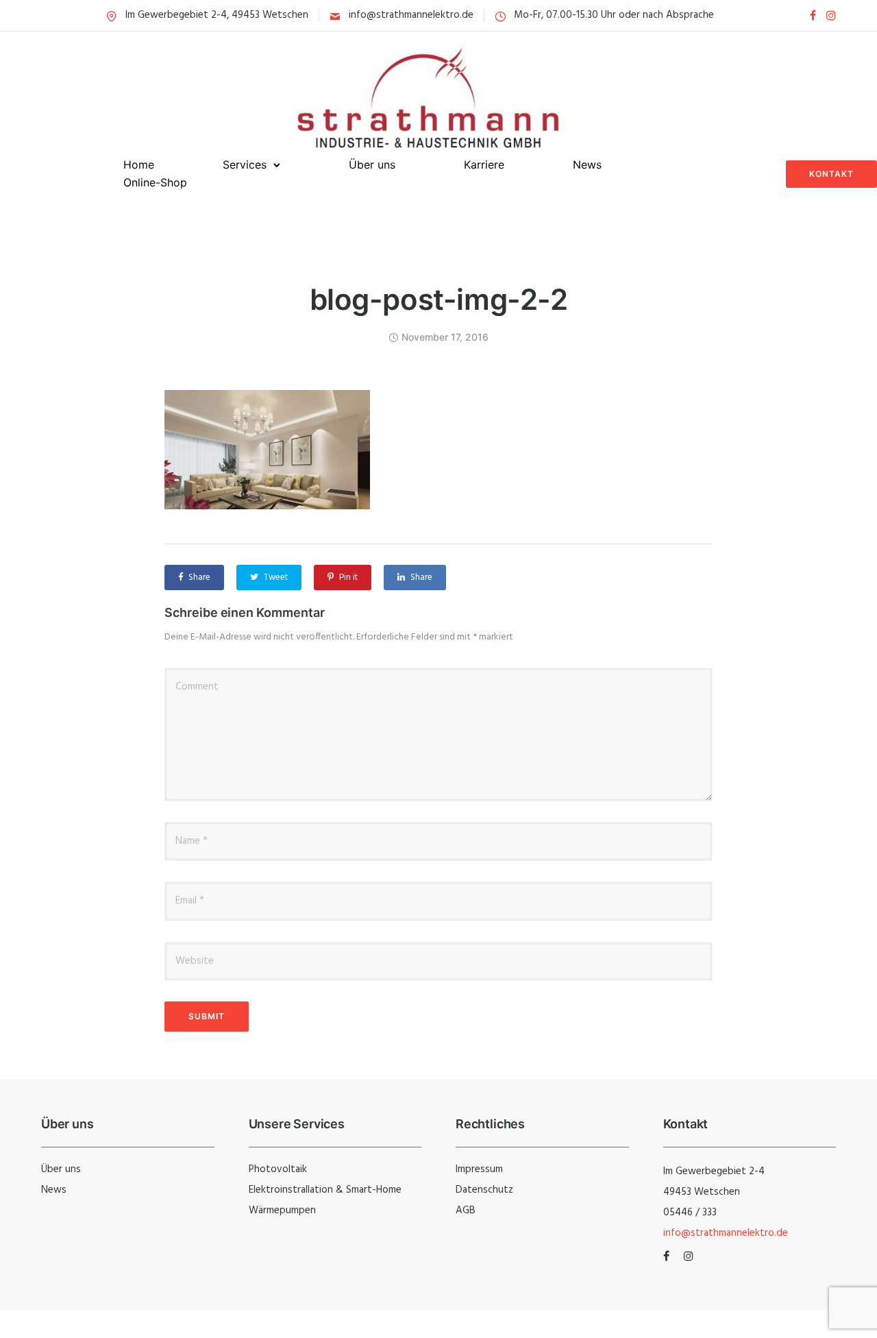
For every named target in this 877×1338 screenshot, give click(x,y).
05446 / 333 (690, 1212)
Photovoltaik (278, 1169)
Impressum (479, 1169)
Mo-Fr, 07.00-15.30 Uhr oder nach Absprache (614, 15)
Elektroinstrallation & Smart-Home (325, 1190)
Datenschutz (484, 1190)
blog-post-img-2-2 (439, 299)
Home (138, 164)
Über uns (372, 164)
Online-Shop (155, 182)
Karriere (484, 164)
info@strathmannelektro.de (411, 15)
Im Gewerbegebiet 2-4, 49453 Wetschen (216, 15)
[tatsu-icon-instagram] (831, 15)
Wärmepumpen (282, 1210)
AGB (465, 1210)
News (587, 164)
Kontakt (831, 174)
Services (245, 164)
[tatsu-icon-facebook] (813, 15)
